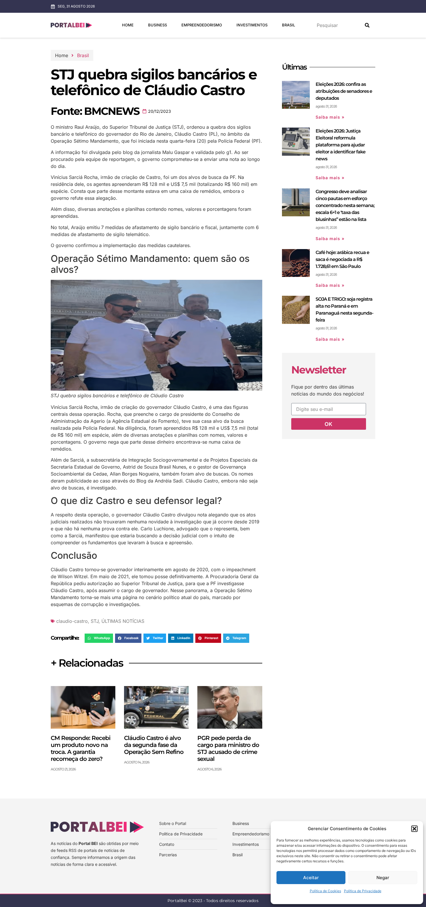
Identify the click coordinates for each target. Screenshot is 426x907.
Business (157, 25)
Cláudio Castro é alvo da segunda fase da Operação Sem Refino (153, 744)
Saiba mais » (330, 117)
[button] (414, 829)
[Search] (367, 25)
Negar (382, 877)
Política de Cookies (325, 891)
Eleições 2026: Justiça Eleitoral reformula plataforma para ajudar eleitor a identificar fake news (340, 145)
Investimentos (251, 25)
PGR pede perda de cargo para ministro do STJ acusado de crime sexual (228, 748)
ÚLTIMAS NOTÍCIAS (122, 621)
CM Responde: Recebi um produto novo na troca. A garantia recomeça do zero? (80, 748)
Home (128, 25)
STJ (95, 621)
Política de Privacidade (362, 891)
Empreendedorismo (201, 25)
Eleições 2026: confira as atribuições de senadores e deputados (344, 91)
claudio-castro (72, 621)
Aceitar (311, 877)
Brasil (288, 25)
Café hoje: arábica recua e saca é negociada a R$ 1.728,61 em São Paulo (342, 259)
